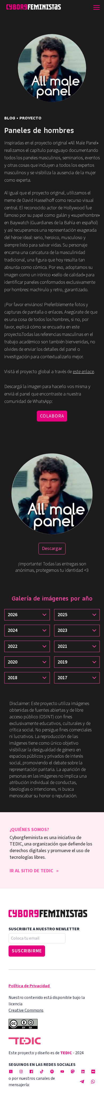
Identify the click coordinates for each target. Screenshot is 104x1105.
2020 (12, 662)
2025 (62, 614)
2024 (12, 630)
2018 (12, 677)
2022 (12, 646)
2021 (62, 646)
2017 (62, 677)
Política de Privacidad (29, 986)
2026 (12, 614)
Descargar (52, 548)
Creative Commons (26, 1010)
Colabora (52, 416)
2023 (62, 630)
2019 (62, 662)
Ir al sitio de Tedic (31, 871)
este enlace (83, 371)
